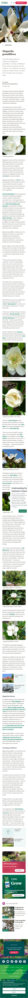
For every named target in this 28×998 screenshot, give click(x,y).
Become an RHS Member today (14, 948)
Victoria (19, 332)
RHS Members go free (10, 864)
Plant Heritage (7, 218)
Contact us (12, 967)
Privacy (17, 967)
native (18, 180)
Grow (16, 883)
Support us (6, 967)
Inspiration (8, 45)
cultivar (4, 304)
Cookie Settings (14, 995)
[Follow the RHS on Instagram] (3, 961)
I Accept (14, 989)
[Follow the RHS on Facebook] (20, 961)
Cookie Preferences (6, 970)
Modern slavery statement (21, 970)
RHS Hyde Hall (14, 428)
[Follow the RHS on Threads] (16, 961)
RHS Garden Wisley (8, 194)
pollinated (5, 176)
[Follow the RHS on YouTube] (7, 961)
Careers (3, 973)
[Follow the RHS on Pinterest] (24, 961)
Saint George (13, 420)
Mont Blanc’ (14, 475)
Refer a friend (9, 973)
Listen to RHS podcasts (14, 976)
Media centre (24, 973)
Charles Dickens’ (15, 314)
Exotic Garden (6, 483)
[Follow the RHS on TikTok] (12, 961)
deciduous (5, 813)
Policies (12, 970)
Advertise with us (16, 973)
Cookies (22, 967)
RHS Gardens (19, 809)
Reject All (14, 992)
